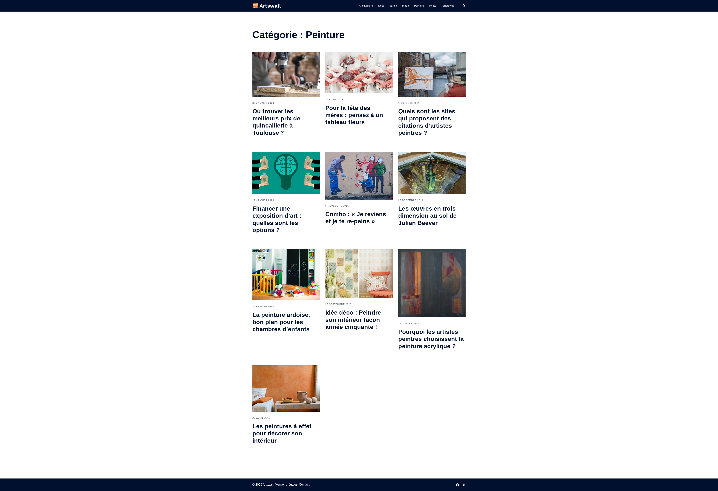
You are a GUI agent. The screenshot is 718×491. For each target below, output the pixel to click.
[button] (464, 5)
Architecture (366, 5)
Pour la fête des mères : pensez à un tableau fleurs (354, 115)
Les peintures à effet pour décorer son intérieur (282, 433)
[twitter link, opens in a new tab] (464, 484)
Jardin (393, 5)
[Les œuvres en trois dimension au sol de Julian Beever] (432, 172)
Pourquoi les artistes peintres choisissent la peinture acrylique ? (431, 338)
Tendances (447, 5)
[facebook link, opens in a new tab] (457, 484)
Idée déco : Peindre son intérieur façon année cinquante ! (353, 319)
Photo (432, 5)
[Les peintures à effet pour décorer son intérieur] (286, 388)
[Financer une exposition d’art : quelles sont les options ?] (286, 172)
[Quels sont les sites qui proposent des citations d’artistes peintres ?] (432, 74)
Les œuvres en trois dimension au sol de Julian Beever (427, 215)
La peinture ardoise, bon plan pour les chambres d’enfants (281, 321)
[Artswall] (267, 5)
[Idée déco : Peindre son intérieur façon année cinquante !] (359, 273)
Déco (381, 5)
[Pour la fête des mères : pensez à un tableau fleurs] (359, 72)
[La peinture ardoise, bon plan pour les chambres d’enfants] (286, 274)
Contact (304, 484)
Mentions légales (286, 484)
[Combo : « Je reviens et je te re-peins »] (359, 175)
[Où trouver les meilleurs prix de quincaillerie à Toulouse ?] (286, 74)
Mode (405, 5)
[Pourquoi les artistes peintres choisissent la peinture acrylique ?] (432, 283)
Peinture (419, 5)
